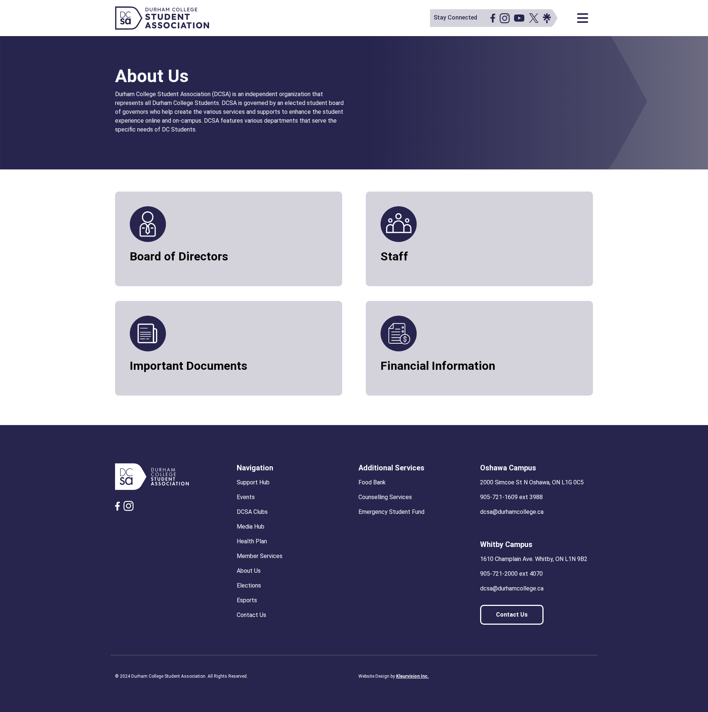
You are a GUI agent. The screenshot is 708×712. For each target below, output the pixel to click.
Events (246, 497)
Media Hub (250, 526)
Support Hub (253, 482)
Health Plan (252, 541)
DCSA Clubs (252, 511)
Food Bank (372, 482)
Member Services (259, 556)
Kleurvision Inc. (412, 676)
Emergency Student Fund (391, 511)
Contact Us (251, 614)
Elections (249, 585)
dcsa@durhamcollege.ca (512, 511)
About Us (249, 570)
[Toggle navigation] (582, 18)
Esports (247, 600)
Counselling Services (385, 497)
